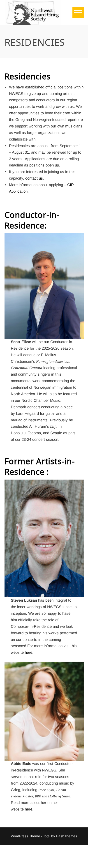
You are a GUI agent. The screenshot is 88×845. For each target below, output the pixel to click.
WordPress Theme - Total (30, 836)
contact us (34, 178)
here (28, 652)
